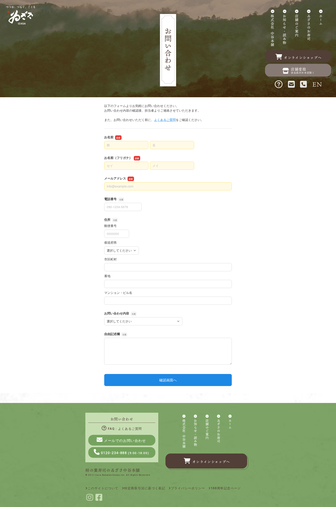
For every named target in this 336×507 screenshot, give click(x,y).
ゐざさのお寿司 (308, 27)
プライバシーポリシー (188, 488)
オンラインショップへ (211, 461)
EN (317, 84)
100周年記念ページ (226, 488)
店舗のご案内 (296, 25)
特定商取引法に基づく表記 (144, 488)
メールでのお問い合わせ (125, 441)
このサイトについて (103, 488)
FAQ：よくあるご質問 (125, 429)
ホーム (320, 20)
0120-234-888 (125, 453)
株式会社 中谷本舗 (272, 30)
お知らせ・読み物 (284, 29)
